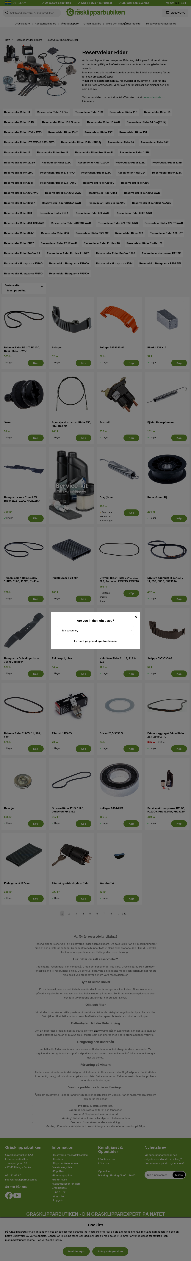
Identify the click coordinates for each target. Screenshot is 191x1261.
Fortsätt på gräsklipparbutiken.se (95, 640)
